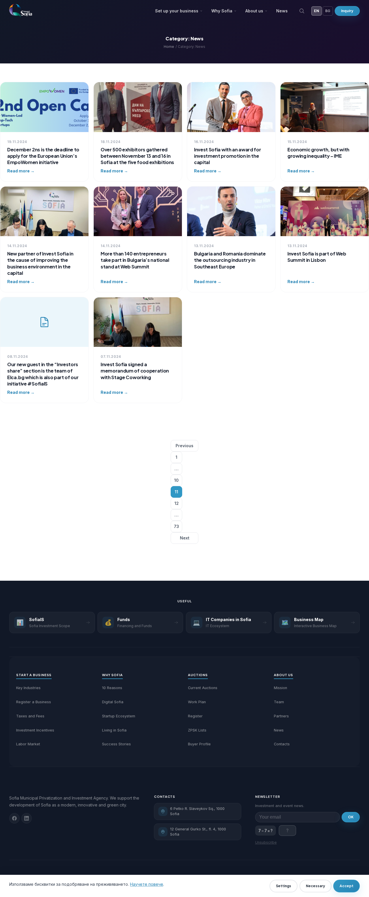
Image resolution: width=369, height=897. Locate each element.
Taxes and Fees (30, 716)
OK (350, 817)
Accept (346, 886)
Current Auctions (202, 688)
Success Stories (116, 744)
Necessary (315, 886)
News (282, 10)
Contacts (282, 744)
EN (316, 11)
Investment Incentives (35, 730)
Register (195, 716)
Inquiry (347, 11)
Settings (283, 886)
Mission (280, 688)
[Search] (301, 10)
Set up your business (176, 10)
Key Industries (28, 688)
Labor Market (28, 744)
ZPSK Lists (197, 730)
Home (169, 46)
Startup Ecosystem (118, 716)
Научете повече (146, 884)
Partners (281, 716)
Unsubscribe (266, 842)
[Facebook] (14, 818)
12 (176, 503)
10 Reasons (112, 688)
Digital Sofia (112, 702)
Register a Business (33, 702)
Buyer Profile (199, 744)
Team (279, 702)
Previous (184, 445)
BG (327, 11)
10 (176, 480)
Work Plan (197, 702)
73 (176, 526)
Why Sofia (221, 10)
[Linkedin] (26, 818)
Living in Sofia (114, 730)
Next (184, 537)
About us (254, 10)
